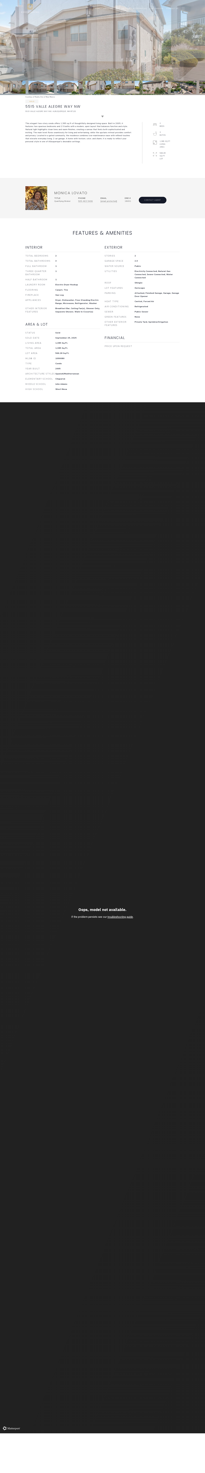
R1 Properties (140, 8)
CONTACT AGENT (152, 200)
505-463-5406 (85, 201)
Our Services (156, 8)
